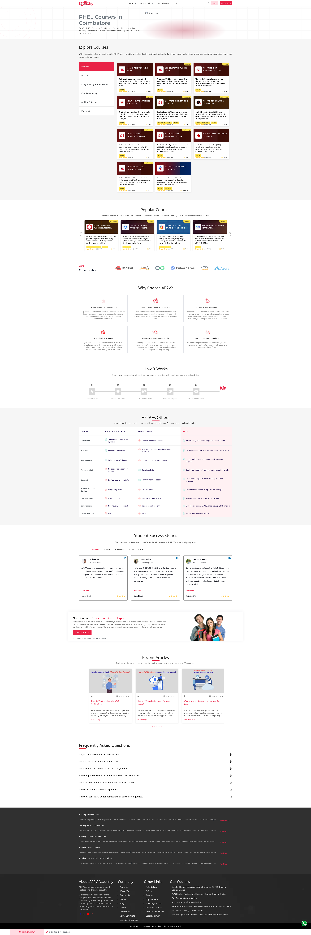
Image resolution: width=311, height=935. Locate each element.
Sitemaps (150, 895)
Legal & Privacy (153, 916)
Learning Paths (145, 3)
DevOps (95, 549)
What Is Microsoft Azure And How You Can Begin (202, 702)
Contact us (125, 911)
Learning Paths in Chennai (152, 830)
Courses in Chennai (134, 819)
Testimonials (125, 895)
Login (214, 3)
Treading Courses (154, 903)
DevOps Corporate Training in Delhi (147, 841)
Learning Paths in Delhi (170, 830)
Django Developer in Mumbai (202, 863)
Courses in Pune (161, 819)
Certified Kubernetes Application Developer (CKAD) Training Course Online (104, 852)
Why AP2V (124, 891)
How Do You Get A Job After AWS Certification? (105, 702)
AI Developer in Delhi (105, 863)
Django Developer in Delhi (181, 863)
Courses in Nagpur (175, 819)
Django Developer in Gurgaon (159, 863)
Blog (158, 3)
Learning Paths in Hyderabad (110, 830)
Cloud (140, 550)
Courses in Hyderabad (103, 819)
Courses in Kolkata (190, 819)
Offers (149, 891)
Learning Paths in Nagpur (207, 830)
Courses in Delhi (148, 819)
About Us (165, 3)
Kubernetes (119, 550)
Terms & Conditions (155, 911)
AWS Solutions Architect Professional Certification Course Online (201, 906)
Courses (131, 3)
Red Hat (107, 550)
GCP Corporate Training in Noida (90, 841)
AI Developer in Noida (140, 863)
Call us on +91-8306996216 (61, 932)
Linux (131, 550)
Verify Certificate (127, 916)
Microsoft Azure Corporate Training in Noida (118, 841)
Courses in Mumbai (119, 819)
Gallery (123, 907)
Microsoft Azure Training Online (205, 852)
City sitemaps (152, 899)
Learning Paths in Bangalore (88, 830)
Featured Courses (154, 907)
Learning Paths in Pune (188, 830)
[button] (80, 234)
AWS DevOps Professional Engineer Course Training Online (152, 852)
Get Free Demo (226, 3)
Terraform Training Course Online (187, 910)
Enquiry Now (28, 932)
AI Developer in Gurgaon (87, 863)
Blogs (122, 903)
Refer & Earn (151, 887)
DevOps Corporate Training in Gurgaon (175, 841)
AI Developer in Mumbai (122, 863)
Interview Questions (129, 920)
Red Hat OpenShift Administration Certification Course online (200, 914)
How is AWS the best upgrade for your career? (154, 702)
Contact (175, 3)
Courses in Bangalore (86, 819)
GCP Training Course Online (182, 852)
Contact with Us (82, 633)
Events (123, 899)
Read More (85, 591)
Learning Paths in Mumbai (131, 830)
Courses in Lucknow (206, 819)
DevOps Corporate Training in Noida (202, 841)
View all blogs (95, 720)
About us (124, 887)
